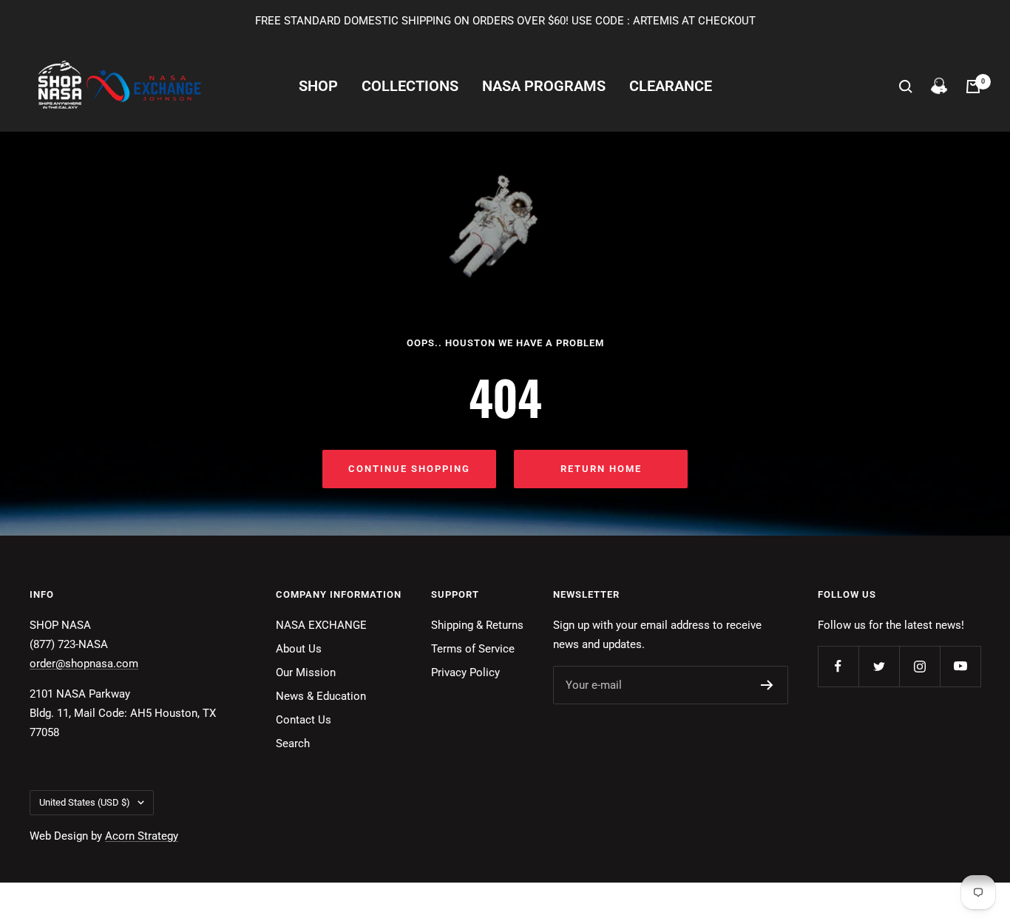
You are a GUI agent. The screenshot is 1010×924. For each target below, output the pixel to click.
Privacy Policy (465, 672)
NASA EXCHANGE (321, 625)
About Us (299, 648)
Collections (410, 86)
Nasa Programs (544, 86)
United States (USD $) (84, 802)
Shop (318, 86)
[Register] (767, 685)
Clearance (670, 86)
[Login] (939, 86)
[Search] (905, 86)
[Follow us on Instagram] (919, 666)
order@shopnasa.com (84, 663)
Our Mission (306, 672)
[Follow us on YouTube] (960, 666)
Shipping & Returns (477, 625)
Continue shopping (409, 468)
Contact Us (303, 719)
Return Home (601, 468)
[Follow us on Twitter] (878, 666)
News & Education (321, 696)
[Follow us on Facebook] (838, 666)
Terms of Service (473, 648)
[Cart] (973, 86)
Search (293, 743)
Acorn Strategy (141, 836)
